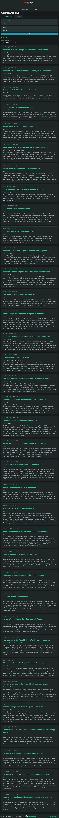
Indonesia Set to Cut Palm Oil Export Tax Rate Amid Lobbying (26, 640)
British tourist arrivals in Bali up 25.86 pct (19, 294)
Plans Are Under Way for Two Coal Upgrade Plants (22, 619)
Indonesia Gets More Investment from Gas (19, 231)
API (32, 9)
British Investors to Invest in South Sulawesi (20, 421)
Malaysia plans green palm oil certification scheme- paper (25, 684)
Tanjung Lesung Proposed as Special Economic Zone (23, 575)
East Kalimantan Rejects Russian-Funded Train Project (24, 189)
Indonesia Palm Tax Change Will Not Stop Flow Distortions (25, 50)
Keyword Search (7, 16)
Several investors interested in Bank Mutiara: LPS (22, 168)
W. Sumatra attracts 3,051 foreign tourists (19, 508)
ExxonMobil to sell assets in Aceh (16, 357)
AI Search (18, 16)
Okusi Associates (32, 816)
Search (28, 9)
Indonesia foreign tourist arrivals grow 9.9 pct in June (24, 707)
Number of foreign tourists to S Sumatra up (19, 487)
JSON (15, 42)
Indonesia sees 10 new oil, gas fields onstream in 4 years (25, 251)
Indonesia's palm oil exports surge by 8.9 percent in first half (26, 272)
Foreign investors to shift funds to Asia (18, 126)
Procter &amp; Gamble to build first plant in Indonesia (23, 314)
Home (23, 9)
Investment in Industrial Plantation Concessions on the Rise (26, 774)
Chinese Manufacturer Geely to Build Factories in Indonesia (26, 531)
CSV (11, 42)
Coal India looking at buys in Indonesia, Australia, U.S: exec (26, 379)
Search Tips (5, 37)
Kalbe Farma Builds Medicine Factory (17, 209)
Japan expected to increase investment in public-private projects (28, 797)
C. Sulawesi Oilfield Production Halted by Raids (21, 90)
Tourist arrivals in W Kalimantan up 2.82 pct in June (23, 464)
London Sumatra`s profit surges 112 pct (18, 107)
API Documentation (53, 816)
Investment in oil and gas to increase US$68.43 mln (23, 753)
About (35, 9)
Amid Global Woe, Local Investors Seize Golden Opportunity (26, 147)
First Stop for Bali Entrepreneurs (15, 596)
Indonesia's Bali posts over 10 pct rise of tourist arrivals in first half (29, 336)
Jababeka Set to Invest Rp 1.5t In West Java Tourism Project (26, 400)
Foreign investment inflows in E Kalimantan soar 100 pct (24, 443)
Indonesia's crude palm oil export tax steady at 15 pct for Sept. (27, 71)
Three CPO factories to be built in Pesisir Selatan (21, 554)
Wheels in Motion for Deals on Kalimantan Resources (23, 663)
